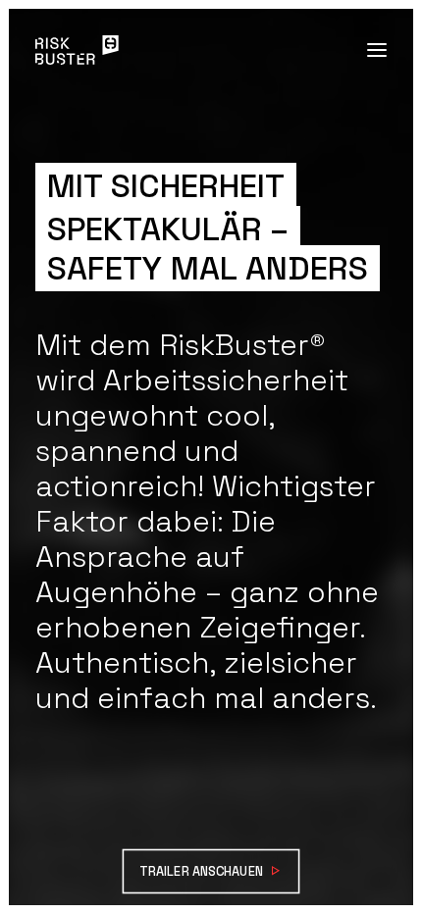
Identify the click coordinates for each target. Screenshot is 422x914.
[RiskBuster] (77, 50)
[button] (377, 50)
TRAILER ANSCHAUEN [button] (201, 871)
